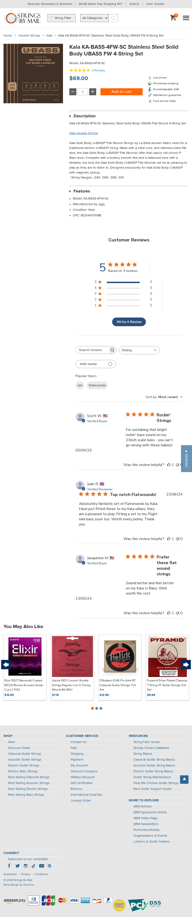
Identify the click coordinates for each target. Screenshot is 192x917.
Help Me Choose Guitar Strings (155, 783)
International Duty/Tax (86, 794)
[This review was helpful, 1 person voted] (168, 464)
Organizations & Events (150, 835)
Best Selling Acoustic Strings (29, 783)
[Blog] (49, 866)
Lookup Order (81, 800)
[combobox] (139, 350)
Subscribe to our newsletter (28, 859)
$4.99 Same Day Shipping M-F (100, 4)
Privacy (25, 874)
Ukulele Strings (29, 35)
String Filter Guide (146, 742)
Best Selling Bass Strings (26, 794)
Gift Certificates (82, 783)
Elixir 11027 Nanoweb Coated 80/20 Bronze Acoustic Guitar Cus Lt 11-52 (23, 685)
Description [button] (85, 116)
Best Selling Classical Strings (29, 777)
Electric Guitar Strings (23, 765)
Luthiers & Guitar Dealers (151, 841)
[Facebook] (9, 866)
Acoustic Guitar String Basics (154, 765)
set (80, 385)
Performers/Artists (146, 830)
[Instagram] (25, 866)
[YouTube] (41, 866)
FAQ (74, 748)
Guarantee (10, 874)
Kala (49, 35)
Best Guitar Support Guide (152, 789)
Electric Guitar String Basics (153, 771)
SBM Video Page (145, 818)
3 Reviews (98, 70)
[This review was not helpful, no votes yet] (177, 464)
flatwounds (97, 385)
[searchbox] (92, 350)
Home (8, 35)
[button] (186, 458)
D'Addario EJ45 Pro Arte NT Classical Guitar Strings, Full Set (118, 685)
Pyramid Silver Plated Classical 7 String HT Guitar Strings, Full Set (167, 685)
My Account (79, 765)
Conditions (41, 874)
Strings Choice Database (151, 748)
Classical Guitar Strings (24, 753)
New (11, 742)
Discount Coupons (84, 771)
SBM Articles (142, 806)
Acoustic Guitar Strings (24, 759)
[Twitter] (17, 866)
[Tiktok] (33, 866)
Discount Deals (19, 748)
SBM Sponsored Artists (150, 812)
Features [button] (82, 191)
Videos (134, 4)
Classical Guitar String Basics (154, 759)
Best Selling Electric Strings (28, 789)
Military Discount (83, 777)
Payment (77, 759)
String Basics (142, 753)
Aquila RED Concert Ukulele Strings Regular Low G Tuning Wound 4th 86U (71, 685)
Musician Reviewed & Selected (50, 4)
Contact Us (79, 742)
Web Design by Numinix (19, 885)
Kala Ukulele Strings (83, 133)
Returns (76, 789)
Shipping (77, 753)
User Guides (155, 4)
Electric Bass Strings (23, 771)
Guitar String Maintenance (152, 777)
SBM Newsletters (145, 824)
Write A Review (129, 322)
